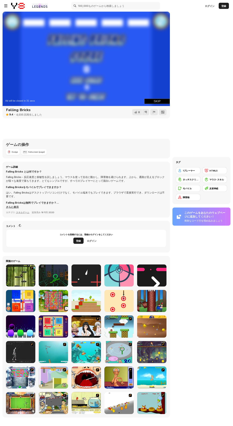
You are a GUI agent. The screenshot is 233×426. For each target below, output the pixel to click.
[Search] (75, 6)
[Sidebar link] (5, 5)
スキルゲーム (22, 212)
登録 (223, 5)
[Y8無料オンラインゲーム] (18, 6)
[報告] (154, 112)
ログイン (210, 5)
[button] (12, 207)
